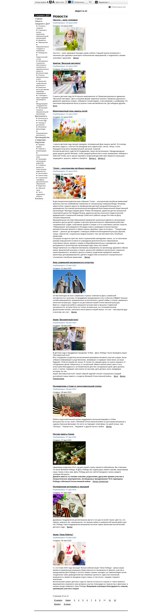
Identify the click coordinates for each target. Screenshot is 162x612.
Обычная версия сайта (119, 7)
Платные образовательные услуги (42, 77)
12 (115, 600)
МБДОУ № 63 (81, 11)
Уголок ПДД (42, 120)
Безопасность (43, 118)
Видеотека (42, 186)
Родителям (40, 142)
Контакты (39, 198)
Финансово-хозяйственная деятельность (41, 83)
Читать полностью (100, 481)
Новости (38, 21)
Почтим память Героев (63, 434)
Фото (55, 106)
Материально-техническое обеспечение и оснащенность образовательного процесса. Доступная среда (42, 67)
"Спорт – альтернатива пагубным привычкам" (74, 168)
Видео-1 (92, 158)
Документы (42, 40)
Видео (76, 58)
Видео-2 (101, 158)
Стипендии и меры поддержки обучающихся (42, 97)
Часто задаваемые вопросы (40, 194)
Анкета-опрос (43, 175)
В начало (58, 600)
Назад (68, 600)
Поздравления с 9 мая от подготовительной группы (77, 386)
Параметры (103, 2)
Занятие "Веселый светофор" (67, 63)
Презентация (58, 379)
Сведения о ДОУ (42, 24)
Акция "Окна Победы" (63, 535)
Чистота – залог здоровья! (65, 20)
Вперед (57, 604)
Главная (38, 19)
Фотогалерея (42, 173)
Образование (43, 42)
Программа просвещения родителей (41, 161)
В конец (67, 604)
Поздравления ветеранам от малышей (71, 487)
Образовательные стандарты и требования (42, 48)
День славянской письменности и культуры (73, 262)
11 (110, 600)
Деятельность (41, 116)
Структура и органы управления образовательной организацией (42, 34)
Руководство (42, 53)
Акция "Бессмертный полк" (65, 320)
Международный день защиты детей (70, 111)
